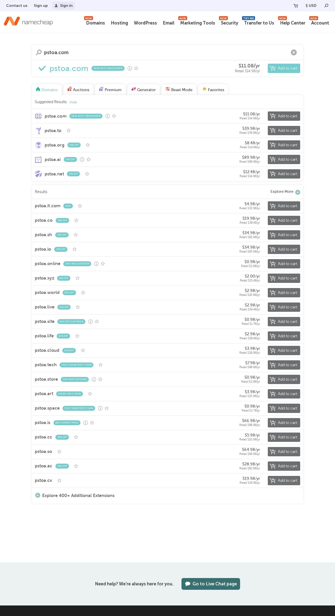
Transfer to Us (258, 22)
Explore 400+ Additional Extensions (78, 495)
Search (39, 52)
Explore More (282, 191)
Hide (73, 102)
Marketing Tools (197, 22)
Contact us (16, 5)
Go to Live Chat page (215, 584)
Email (168, 23)
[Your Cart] (295, 5)
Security (229, 22)
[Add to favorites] (136, 68)
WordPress (145, 23)
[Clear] (294, 52)
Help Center (292, 22)
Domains (95, 22)
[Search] (326, 5)
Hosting (119, 23)
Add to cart (287, 68)
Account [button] (319, 22)
